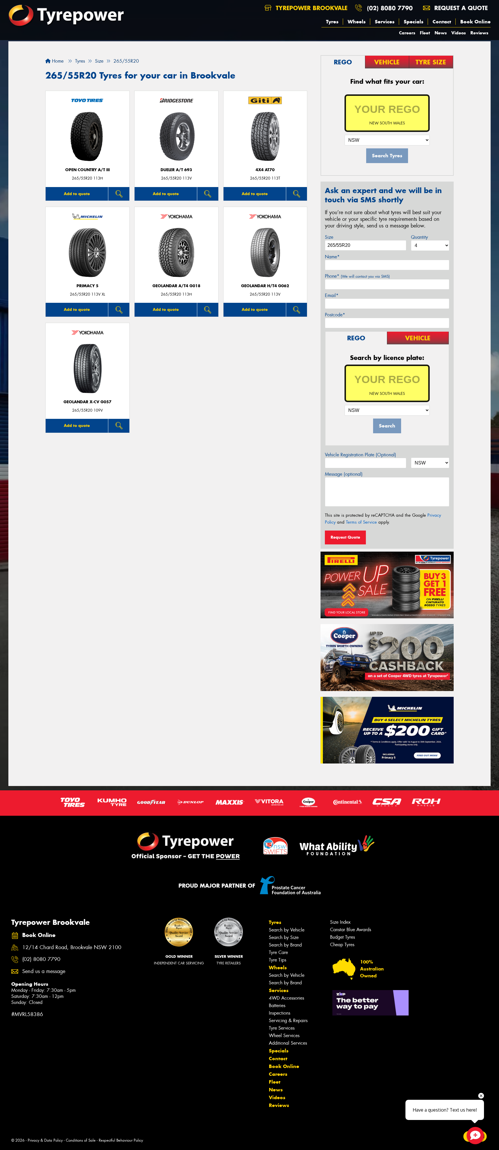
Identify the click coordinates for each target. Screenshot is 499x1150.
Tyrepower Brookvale (310, 8)
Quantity (419, 237)
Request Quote (345, 537)
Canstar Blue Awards (350, 930)
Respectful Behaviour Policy (121, 1140)
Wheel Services (284, 1036)
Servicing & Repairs (288, 1021)
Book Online (475, 21)
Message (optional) (344, 474)
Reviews (479, 33)
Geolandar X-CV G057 (87, 401)
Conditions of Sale (81, 1140)
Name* (332, 257)
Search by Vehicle (286, 930)
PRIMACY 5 (87, 285)
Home (57, 61)
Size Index (340, 922)
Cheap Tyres (342, 945)
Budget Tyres (342, 937)
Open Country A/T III (87, 169)
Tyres (332, 21)
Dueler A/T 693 (176, 169)
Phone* (357, 276)
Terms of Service (361, 522)
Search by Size (284, 937)
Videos (458, 33)
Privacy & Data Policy (45, 1140)
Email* (331, 295)
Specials (413, 21)
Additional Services (288, 1043)
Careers (407, 33)
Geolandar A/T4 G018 (176, 285)
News (441, 33)
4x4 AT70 (265, 169)
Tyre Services (282, 1028)
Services (384, 21)
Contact (442, 21)
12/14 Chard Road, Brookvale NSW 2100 (71, 947)
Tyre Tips (277, 960)
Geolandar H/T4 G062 (265, 285)
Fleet (425, 33)
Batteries (277, 1005)
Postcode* (335, 315)
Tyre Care (278, 952)
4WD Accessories (286, 998)
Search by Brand (285, 945)
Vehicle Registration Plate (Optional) (360, 455)
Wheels (357, 21)
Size (329, 237)
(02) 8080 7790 (390, 8)
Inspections (279, 1013)
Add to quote (77, 193)
